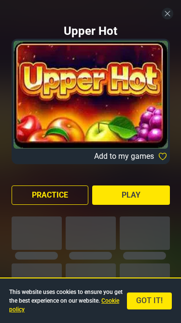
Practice (50, 195)
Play (131, 195)
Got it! (149, 300)
